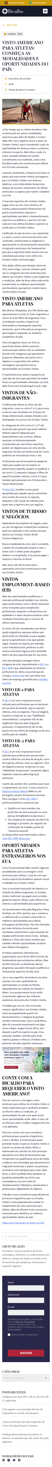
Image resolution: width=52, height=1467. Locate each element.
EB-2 (6, 751)
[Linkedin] (3, 1460)
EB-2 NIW (7, 668)
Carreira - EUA (14, 34)
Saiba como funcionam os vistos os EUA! (23, 1223)
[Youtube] (14, 1460)
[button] (45, 11)
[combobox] (26, 1236)
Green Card (18, 675)
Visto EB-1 (9, 489)
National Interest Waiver (14, 791)
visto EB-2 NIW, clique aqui (16, 838)
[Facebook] (19, 1460)
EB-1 (42, 664)
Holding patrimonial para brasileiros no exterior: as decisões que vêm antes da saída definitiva (25, 1438)
